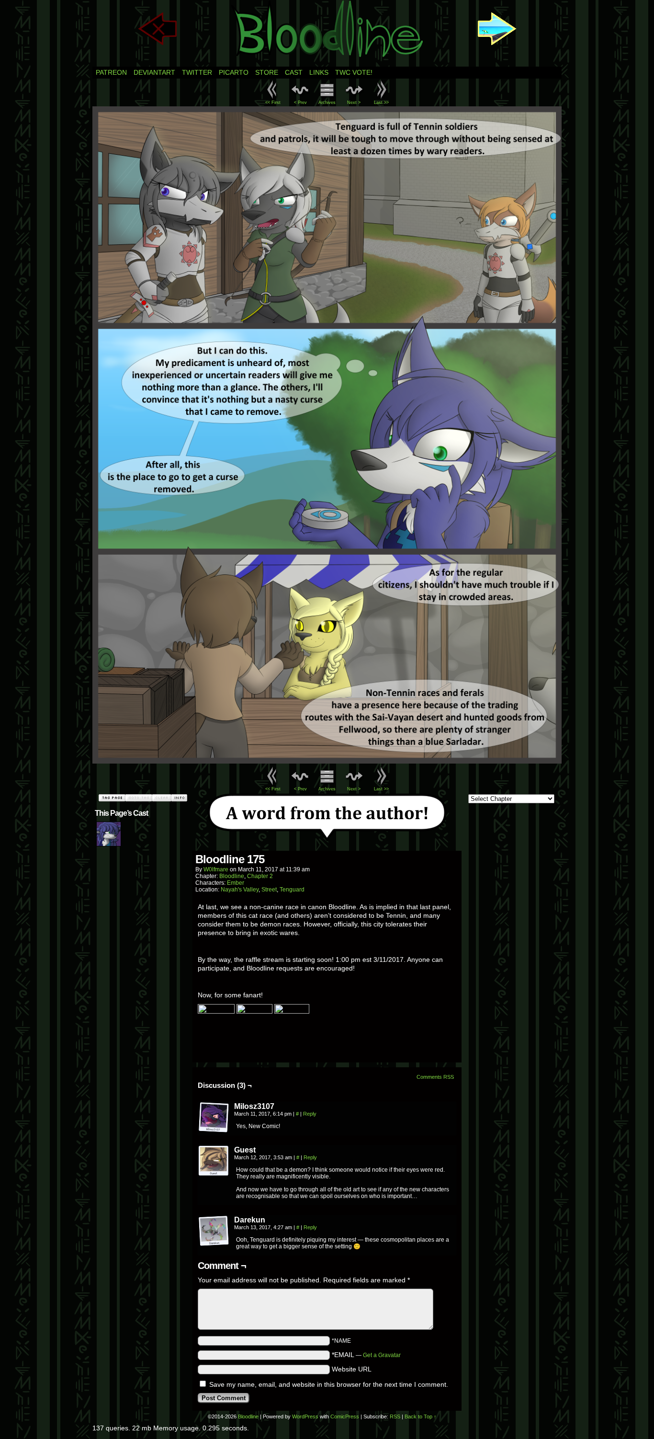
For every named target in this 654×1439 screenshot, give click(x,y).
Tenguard (292, 889)
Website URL (352, 1369)
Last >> (381, 102)
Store (266, 72)
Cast (294, 72)
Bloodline (231, 876)
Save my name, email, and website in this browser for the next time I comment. (328, 1384)
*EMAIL (366, 1355)
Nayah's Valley (240, 889)
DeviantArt (154, 72)
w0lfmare (215, 869)
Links (318, 72)
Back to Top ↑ (421, 1416)
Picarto (233, 72)
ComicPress (344, 1416)
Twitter (197, 72)
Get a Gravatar (382, 1355)
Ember (235, 882)
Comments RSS (435, 1077)
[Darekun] (214, 1231)
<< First (273, 102)
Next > (354, 102)
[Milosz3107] (214, 1117)
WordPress (305, 1416)
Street (269, 889)
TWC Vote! (353, 72)
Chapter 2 (260, 876)
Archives (327, 102)
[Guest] (214, 1161)
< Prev (300, 102)
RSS (395, 1416)
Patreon (111, 72)
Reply (309, 1114)
